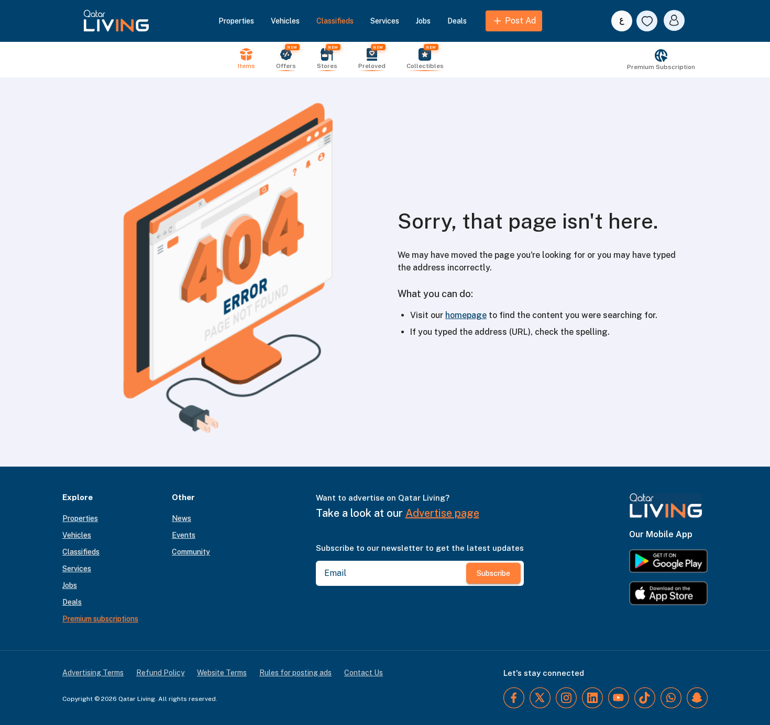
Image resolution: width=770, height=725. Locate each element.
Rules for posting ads (295, 673)
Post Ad (520, 21)
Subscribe (493, 573)
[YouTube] (618, 697)
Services (384, 21)
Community (191, 552)
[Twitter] (540, 697)
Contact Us (363, 673)
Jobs (423, 21)
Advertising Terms (93, 673)
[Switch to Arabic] (621, 20)
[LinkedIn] (592, 697)
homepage (466, 315)
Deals (457, 21)
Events (183, 535)
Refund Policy (160, 673)
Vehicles (285, 21)
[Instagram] (566, 697)
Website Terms (222, 673)
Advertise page (442, 513)
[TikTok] (644, 697)
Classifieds (335, 21)
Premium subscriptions (100, 619)
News (181, 518)
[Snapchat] (697, 697)
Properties (236, 21)
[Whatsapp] (671, 697)
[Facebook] (513, 697)
